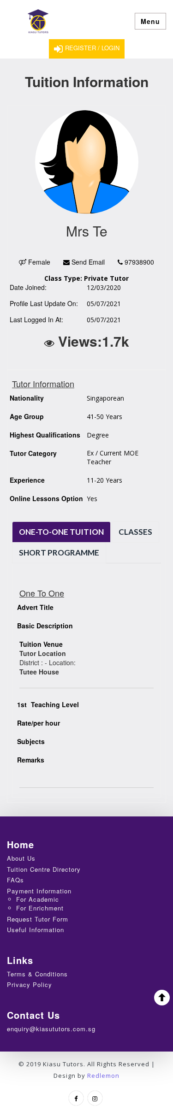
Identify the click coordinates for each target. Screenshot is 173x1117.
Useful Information (35, 929)
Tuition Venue (41, 644)
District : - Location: (47, 662)
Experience (27, 480)
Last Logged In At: (36, 319)
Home (20, 844)
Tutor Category (33, 453)
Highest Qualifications (45, 434)
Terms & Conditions (37, 973)
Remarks (30, 759)
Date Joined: (28, 287)
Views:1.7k (91, 341)
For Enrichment (40, 908)
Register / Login (92, 47)
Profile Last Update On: (44, 303)
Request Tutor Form (37, 919)
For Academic (37, 899)
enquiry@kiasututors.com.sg (51, 1028)
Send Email (87, 261)
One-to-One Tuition (61, 532)
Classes (135, 532)
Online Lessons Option (46, 498)
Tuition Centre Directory (44, 869)
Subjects (31, 741)
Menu (150, 21)
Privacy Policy (29, 984)
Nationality (27, 397)
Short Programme (59, 552)
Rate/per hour (38, 722)
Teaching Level (48, 704)
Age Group (27, 416)
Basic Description (45, 625)
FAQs (15, 879)
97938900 (138, 261)
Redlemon (103, 1075)
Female (38, 261)
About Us (21, 858)
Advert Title (35, 607)
